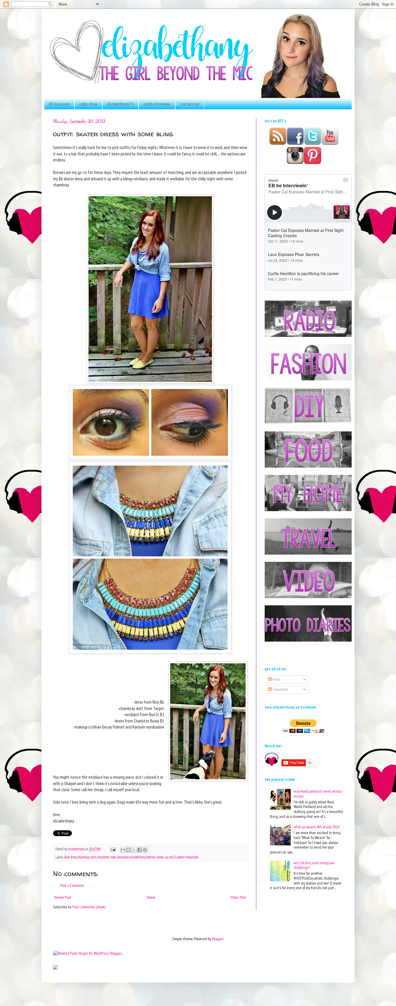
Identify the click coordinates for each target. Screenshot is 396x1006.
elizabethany (138, 857)
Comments (280, 689)
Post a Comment (72, 885)
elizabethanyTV (120, 104)
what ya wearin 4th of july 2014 (316, 826)
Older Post (238, 897)
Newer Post (63, 897)
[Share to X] (134, 850)
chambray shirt (87, 857)
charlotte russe (106, 857)
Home (151, 897)
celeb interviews (156, 104)
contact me (189, 104)
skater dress (184, 857)
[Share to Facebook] (139, 850)
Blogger (218, 938)
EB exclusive (59, 104)
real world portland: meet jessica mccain (318, 794)
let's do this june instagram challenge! (314, 865)
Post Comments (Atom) (89, 906)
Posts (276, 679)
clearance (123, 857)
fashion (151, 857)
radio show (88, 104)
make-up (162, 857)
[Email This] (123, 850)
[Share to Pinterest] (145, 850)
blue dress (70, 857)
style (195, 857)
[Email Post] (113, 849)
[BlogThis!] (128, 850)
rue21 (173, 857)
